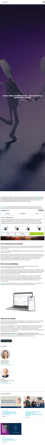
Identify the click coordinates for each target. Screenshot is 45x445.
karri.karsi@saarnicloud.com (6, 383)
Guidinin (2, 283)
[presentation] (11, 402)
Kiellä (8, 233)
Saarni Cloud (3, 206)
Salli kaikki (37, 233)
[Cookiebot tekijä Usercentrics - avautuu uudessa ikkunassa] (39, 210)
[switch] (17, 229)
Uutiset (26, 410)
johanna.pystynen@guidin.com (7, 364)
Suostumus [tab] (8, 213)
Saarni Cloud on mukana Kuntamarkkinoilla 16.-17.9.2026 (9, 439)
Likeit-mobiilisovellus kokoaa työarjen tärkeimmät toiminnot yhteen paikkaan (9, 413)
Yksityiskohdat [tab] (22, 213)
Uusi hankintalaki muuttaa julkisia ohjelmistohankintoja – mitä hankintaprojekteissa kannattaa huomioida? (33, 413)
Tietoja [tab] (37, 213)
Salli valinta (22, 233)
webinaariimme (14, 334)
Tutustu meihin (5, 410)
